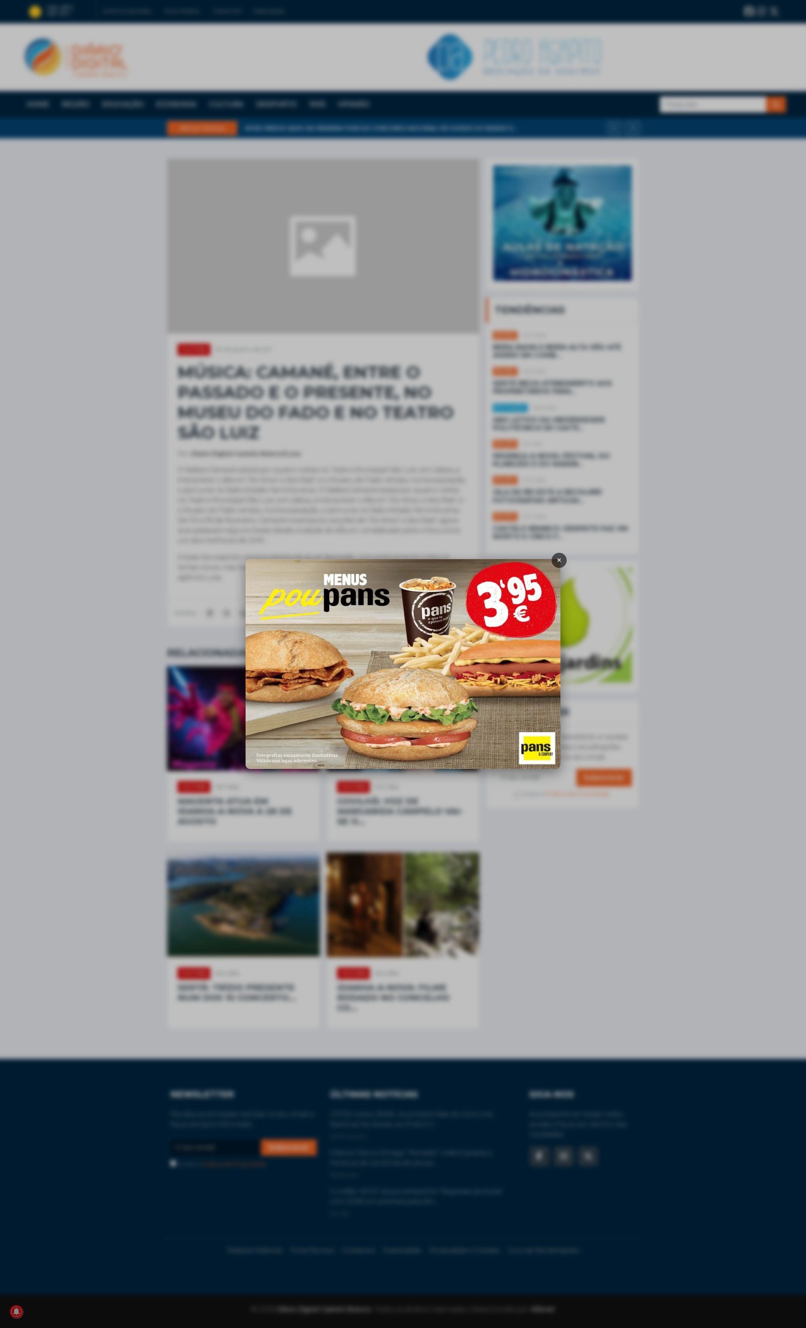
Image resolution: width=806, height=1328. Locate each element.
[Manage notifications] (16, 1311)
